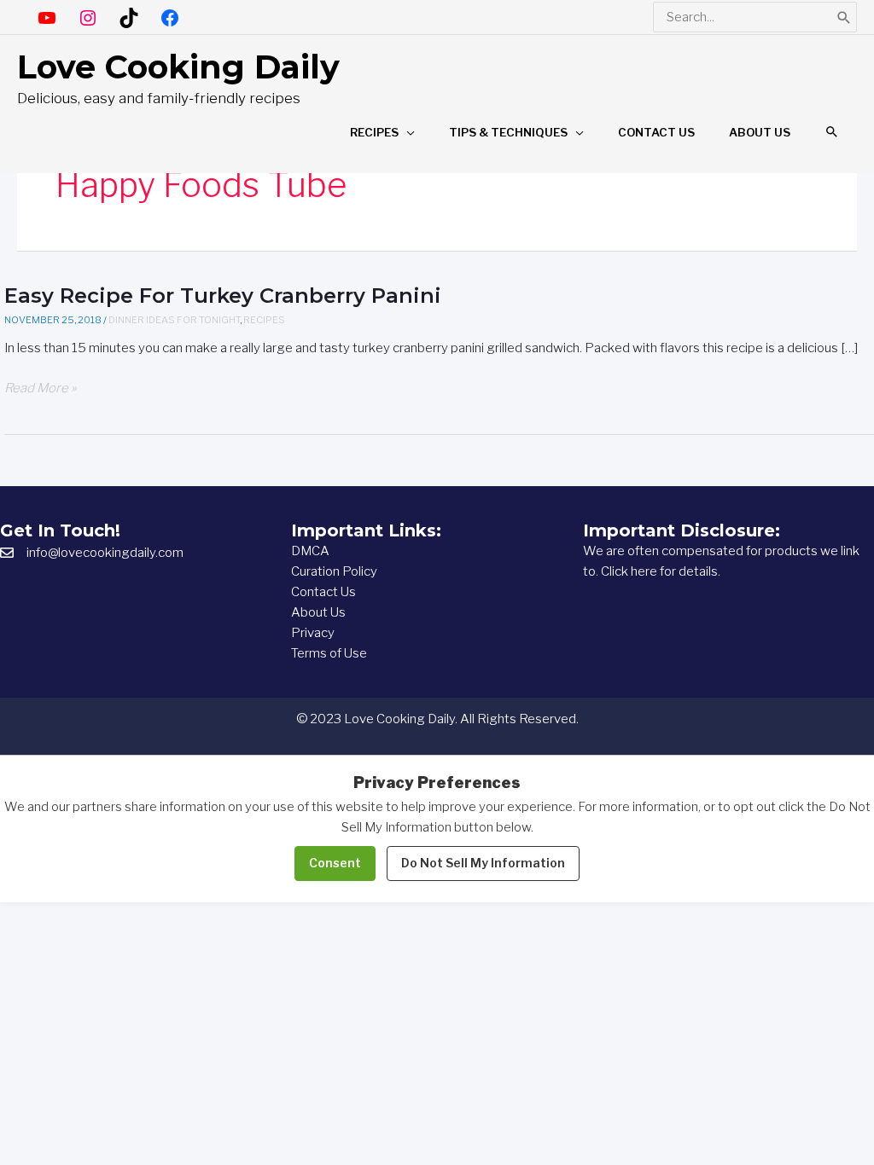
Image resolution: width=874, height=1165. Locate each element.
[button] (832, 132)
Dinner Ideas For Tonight (174, 320)
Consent (335, 862)
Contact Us (323, 592)
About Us (318, 612)
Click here (629, 571)
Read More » (40, 389)
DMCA (310, 551)
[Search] (844, 17)
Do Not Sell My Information (483, 862)
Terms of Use (329, 653)
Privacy (313, 632)
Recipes (264, 320)
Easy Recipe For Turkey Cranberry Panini (222, 295)
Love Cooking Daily (178, 67)
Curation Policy (334, 571)
